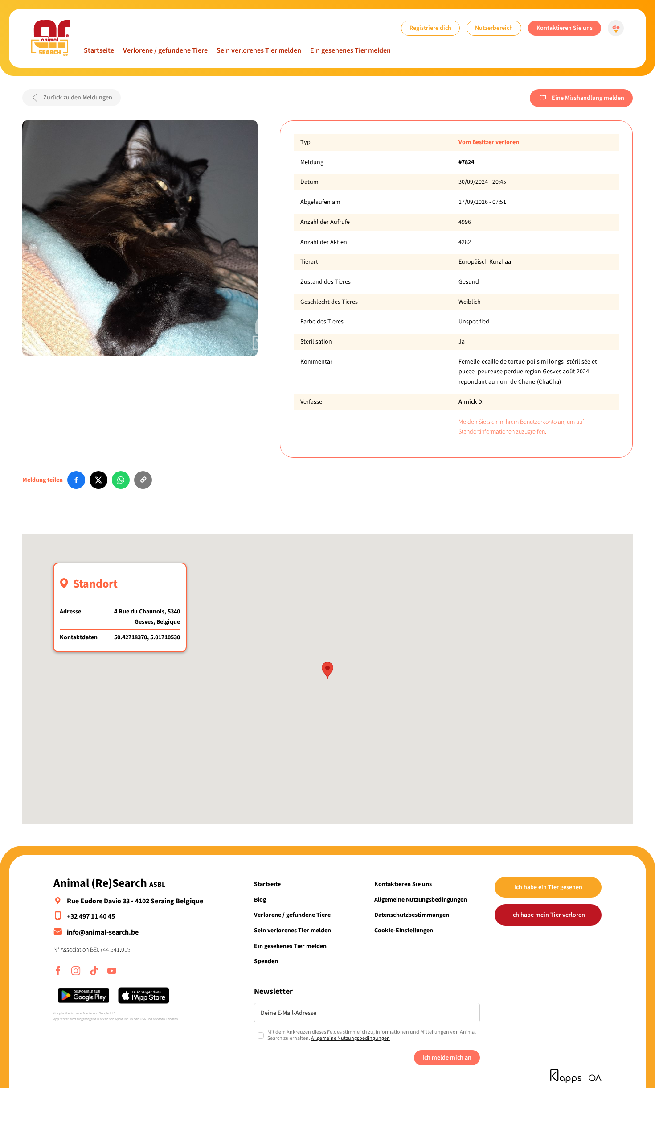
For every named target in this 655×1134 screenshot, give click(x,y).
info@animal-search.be (103, 932)
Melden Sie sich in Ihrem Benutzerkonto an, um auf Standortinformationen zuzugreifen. (521, 427)
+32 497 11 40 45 (91, 916)
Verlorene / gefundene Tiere (165, 50)
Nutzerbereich (494, 28)
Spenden (266, 961)
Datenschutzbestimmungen (411, 914)
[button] (327, 670)
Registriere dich (430, 28)
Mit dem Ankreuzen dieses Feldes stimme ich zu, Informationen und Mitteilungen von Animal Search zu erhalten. (371, 1035)
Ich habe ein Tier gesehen (548, 887)
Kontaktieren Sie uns (564, 28)
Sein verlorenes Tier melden (259, 50)
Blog (260, 899)
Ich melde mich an (446, 1057)
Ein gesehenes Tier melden (350, 50)
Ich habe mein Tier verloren (548, 914)
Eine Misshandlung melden (588, 98)
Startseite (99, 50)
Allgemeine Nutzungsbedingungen (420, 899)
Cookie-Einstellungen (403, 930)
